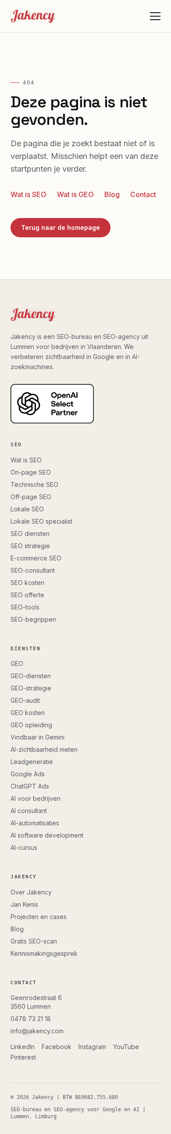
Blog (112, 194)
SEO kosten (27, 582)
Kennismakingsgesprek (44, 953)
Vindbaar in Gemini (37, 737)
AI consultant (29, 810)
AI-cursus (24, 847)
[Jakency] (33, 16)
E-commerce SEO (36, 558)
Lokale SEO (27, 509)
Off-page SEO (31, 496)
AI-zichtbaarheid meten (44, 749)
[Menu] (155, 16)
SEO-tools (25, 607)
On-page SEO (31, 472)
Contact (143, 194)
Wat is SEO (28, 194)
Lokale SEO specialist (41, 521)
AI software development (47, 835)
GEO (17, 663)
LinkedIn (23, 1046)
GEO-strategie (31, 688)
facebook (56, 1046)
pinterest (23, 1057)
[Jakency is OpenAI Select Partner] (85, 403)
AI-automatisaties (35, 823)
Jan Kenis (24, 904)
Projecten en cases (39, 916)
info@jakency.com (37, 1031)
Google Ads (28, 774)
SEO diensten (30, 533)
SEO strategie (30, 545)
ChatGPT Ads (30, 786)
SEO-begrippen (33, 619)
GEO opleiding (31, 725)
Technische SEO (34, 484)
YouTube (126, 1046)
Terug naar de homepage (60, 227)
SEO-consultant (33, 570)
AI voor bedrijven (36, 798)
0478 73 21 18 (31, 1018)
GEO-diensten (31, 676)
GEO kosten (28, 712)
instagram (92, 1046)
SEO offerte (27, 595)
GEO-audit (25, 700)
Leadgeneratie (32, 761)
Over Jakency (31, 892)
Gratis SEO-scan (34, 941)
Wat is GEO (75, 194)
